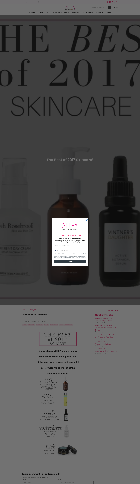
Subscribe (70, 261)
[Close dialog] (87, 220)
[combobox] (56, 250)
